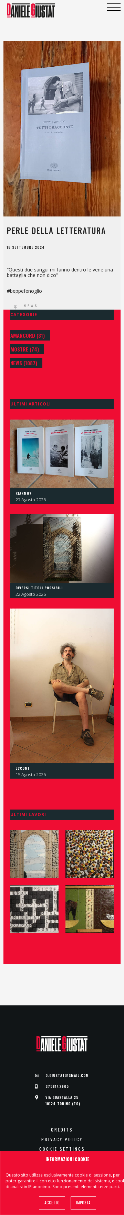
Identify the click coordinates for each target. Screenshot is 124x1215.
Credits (62, 1130)
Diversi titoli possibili (39, 587)
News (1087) (23, 363)
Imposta (83, 1202)
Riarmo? (24, 493)
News (31, 305)
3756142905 (57, 1086)
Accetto (52, 1202)
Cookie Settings (62, 1149)
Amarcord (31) (27, 335)
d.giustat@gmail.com (67, 1075)
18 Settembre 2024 (26, 247)
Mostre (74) (24, 349)
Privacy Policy (62, 1139)
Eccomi (22, 768)
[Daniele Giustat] (31, 10)
